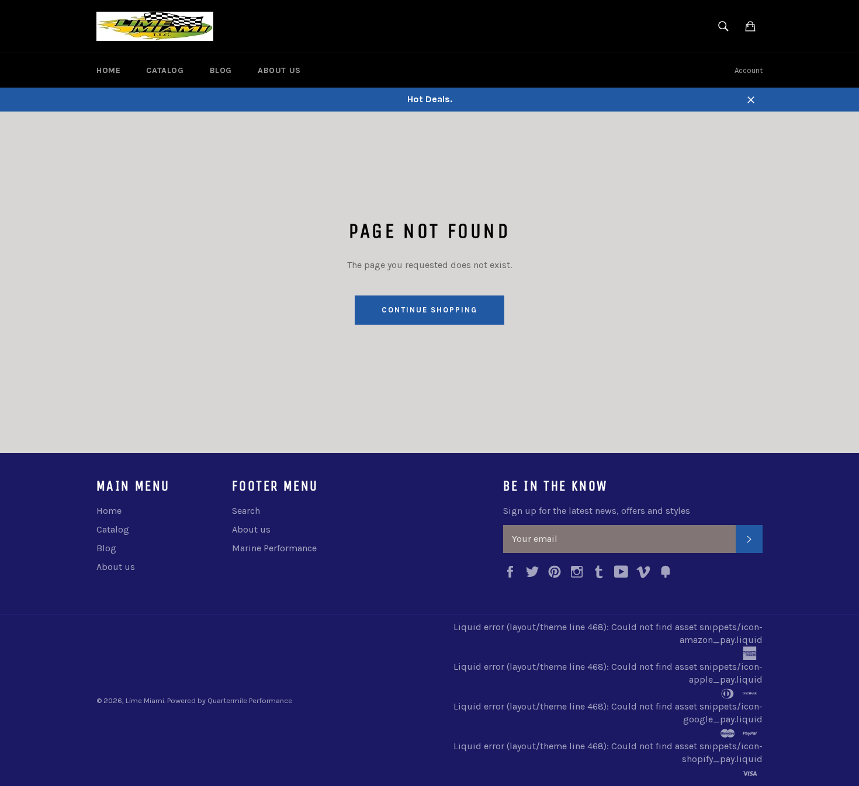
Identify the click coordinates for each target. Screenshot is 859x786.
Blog (221, 70)
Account (749, 70)
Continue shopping (429, 309)
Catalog (164, 70)
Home (108, 70)
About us (279, 70)
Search (246, 510)
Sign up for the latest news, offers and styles (596, 510)
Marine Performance (274, 548)
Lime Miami (145, 700)
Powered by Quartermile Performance (229, 700)
